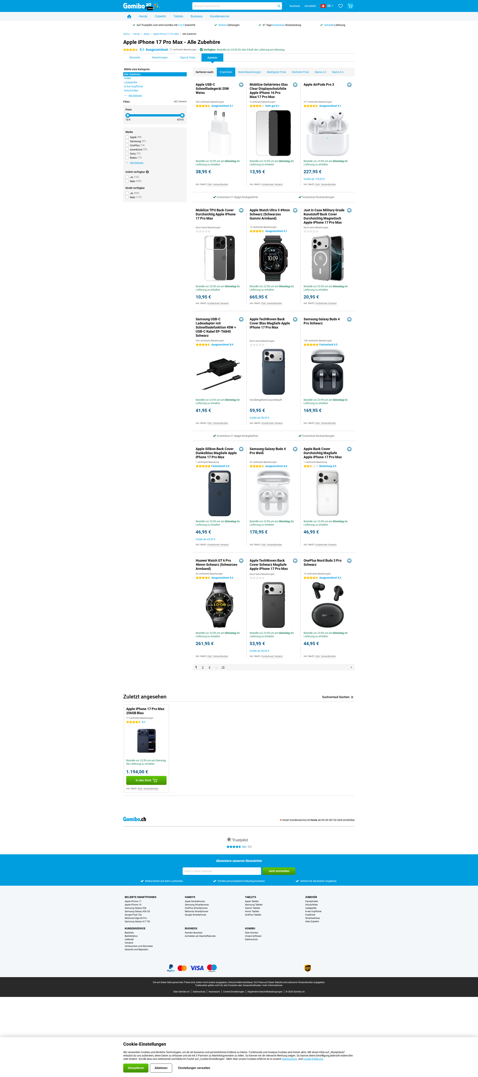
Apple (146, 34)
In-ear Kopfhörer (313, 911)
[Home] (129, 16)
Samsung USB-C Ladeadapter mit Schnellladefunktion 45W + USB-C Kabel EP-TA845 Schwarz (216, 327)
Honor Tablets (252, 911)
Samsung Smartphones (197, 904)
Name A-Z (320, 72)
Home (126, 34)
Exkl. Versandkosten (218, 184)
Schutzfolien (311, 904)
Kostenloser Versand (272, 184)
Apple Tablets (252, 901)
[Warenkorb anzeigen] (350, 5)
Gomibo (250, 928)
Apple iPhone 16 (133, 904)
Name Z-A (338, 72)
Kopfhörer (310, 914)
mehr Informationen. (272, 985)
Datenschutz (251, 939)
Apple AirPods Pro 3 (319, 84)
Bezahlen (129, 932)
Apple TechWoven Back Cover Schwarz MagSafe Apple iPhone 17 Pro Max (269, 564)
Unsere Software (253, 936)
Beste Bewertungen (249, 72)
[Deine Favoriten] (340, 5)
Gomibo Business (193, 932)
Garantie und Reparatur (136, 949)
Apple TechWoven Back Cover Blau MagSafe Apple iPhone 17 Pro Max (270, 323)
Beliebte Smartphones (140, 897)
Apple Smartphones (195, 901)
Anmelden (310, 5)
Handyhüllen (311, 901)
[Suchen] (279, 6)
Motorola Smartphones (196, 911)
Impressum (214, 991)
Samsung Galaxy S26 (135, 908)
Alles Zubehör (312, 921)
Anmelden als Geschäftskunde (200, 936)
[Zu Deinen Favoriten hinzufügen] (241, 85)
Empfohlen (226, 72)
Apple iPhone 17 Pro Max (166, 34)
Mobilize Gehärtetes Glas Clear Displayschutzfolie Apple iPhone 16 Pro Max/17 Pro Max (269, 91)
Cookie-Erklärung (313, 1058)
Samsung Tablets (254, 904)
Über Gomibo (251, 932)
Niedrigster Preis (276, 72)
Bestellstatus (131, 936)
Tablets (178, 16)
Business (197, 16)
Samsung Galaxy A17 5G (137, 921)
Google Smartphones (195, 914)
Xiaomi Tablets (252, 908)
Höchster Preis (300, 72)
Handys (190, 897)
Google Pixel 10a (133, 914)
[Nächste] (351, 667)
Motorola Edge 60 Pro (136, 918)
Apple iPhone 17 (133, 901)
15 (222, 667)
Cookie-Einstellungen (233, 991)
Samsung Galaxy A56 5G (137, 911)
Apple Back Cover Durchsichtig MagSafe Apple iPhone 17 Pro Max (323, 453)
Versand (129, 942)
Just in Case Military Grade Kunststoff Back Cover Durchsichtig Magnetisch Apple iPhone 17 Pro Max (324, 216)
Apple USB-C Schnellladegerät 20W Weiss (212, 89)
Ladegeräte (310, 908)
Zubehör (160, 16)
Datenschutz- (290, 1058)
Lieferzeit (129, 939)
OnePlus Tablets (253, 914)
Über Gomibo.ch (181, 991)
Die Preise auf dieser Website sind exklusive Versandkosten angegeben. (289, 982)
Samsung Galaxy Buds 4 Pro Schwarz (322, 321)
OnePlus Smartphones (196, 908)
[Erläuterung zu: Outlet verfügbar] (147, 171)
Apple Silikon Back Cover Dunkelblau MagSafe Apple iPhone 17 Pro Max (216, 453)
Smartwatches (312, 918)
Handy (143, 16)
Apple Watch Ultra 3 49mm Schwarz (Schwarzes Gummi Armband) (270, 214)
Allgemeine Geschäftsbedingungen (265, 991)
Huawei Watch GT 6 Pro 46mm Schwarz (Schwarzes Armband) (216, 564)
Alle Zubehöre (189, 34)
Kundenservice (219, 16)
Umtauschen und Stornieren (139, 946)
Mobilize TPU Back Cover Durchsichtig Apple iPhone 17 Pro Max (216, 214)
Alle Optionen (135, 95)
